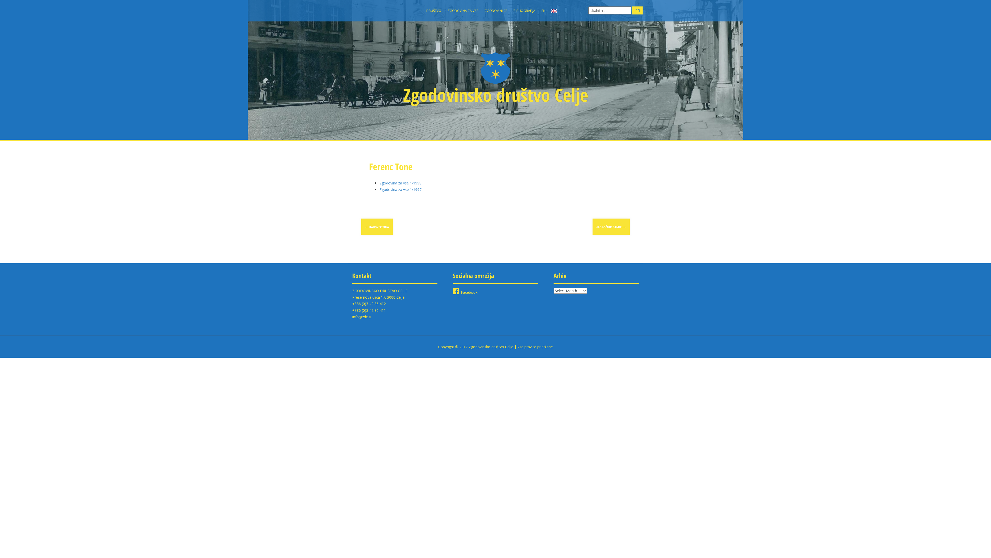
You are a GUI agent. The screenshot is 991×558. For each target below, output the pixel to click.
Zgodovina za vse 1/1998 (400, 183)
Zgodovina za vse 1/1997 (400, 189)
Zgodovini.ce (496, 10)
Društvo (433, 10)
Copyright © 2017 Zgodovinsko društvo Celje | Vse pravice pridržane (495, 346)
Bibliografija (524, 10)
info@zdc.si (361, 316)
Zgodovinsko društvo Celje (495, 94)
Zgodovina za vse (462, 10)
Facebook (469, 292)
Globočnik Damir (609, 227)
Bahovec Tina (379, 227)
